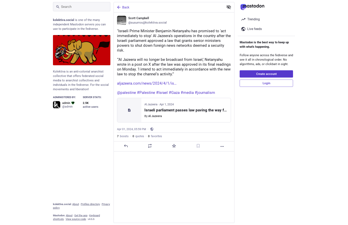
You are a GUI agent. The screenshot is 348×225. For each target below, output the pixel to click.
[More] (222, 146)
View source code (76, 219)
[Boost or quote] (149, 145)
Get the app (80, 215)
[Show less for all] (228, 7)
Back (125, 7)
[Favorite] (174, 145)
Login (266, 83)
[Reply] (125, 145)
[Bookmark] (198, 145)
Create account (266, 74)
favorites (155, 136)
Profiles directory (90, 204)
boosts (122, 136)
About (75, 204)
